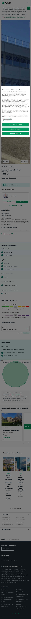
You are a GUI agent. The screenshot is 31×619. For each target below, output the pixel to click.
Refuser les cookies (15, 129)
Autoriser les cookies (15, 133)
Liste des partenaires (7, 120)
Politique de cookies (7, 118)
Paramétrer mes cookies (15, 124)
